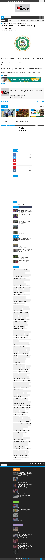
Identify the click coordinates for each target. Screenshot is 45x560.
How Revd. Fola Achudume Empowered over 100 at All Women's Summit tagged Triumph (25, 490)
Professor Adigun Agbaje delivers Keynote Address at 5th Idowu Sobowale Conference (24, 261)
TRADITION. (28, 448)
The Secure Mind (17, 443)
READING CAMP (16, 410)
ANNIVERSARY (16, 278)
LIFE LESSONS (16, 376)
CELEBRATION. (26, 289)
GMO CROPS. (16, 344)
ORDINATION (25, 396)
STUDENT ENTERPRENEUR (18, 434)
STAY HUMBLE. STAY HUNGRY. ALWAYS (24, 495)
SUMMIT (15, 439)
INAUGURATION (20, 357)
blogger (8, 125)
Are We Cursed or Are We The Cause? (24, 509)
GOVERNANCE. (22, 346)
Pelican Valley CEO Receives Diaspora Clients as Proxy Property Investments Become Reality (24, 226)
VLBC (20, 453)
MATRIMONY (23, 380)
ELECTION (25, 323)
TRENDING (25, 450)
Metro (5, 23)
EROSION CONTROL (17, 332)
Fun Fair (20, 339)
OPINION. (19, 396)
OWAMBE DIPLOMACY (17, 398)
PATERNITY (15, 400)
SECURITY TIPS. (16, 423)
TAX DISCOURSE (16, 441)
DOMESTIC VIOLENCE (17, 317)
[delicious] (24, 1)
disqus (22, 125)
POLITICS (19, 405)
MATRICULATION (16, 380)
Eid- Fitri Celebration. (18, 323)
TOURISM (23, 446)
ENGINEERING (22, 326)
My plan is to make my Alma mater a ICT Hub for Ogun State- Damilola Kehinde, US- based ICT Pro (25, 250)
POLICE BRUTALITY (17, 403)
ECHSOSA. (27, 319)
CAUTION (15, 289)
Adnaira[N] (38, 77)
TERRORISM (28, 441)
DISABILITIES (16, 314)
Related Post (4, 106)
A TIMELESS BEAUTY (24, 269)
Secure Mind (28, 419)
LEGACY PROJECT (26, 373)
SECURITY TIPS (27, 421)
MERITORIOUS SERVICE (18, 382)
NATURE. (15, 389)
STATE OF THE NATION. (17, 425)
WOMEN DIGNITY (16, 457)
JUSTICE (15, 369)
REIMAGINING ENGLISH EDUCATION (20, 414)
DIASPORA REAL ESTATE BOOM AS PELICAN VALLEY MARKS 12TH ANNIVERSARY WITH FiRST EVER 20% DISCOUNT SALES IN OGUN (25, 210)
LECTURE (20, 373)
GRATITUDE (23, 348)
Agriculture (28, 274)
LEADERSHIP (16, 373)
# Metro (5, 75)
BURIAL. (28, 285)
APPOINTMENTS (22, 280)
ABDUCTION (16, 271)
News (22, 389)
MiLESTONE (29, 382)
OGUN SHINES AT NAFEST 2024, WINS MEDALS (36, 119)
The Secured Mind (17, 446)
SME (30, 423)
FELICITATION (26, 335)
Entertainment (16, 328)
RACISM (27, 409)
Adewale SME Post (17, 274)
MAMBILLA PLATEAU (17, 378)
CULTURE (22, 305)
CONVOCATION (22, 303)
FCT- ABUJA (16, 335)
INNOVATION (27, 357)
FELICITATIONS (16, 337)
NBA (18, 389)
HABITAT (28, 348)
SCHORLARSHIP (16, 419)
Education (26, 321)
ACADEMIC (20, 271)
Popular (22, 206)
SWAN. (19, 439)
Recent (16, 206)
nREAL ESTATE (28, 391)
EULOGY (23, 332)
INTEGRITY (23, 360)
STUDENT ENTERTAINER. (18, 437)
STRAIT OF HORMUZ (23, 432)
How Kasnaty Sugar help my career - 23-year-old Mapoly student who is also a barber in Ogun (25, 473)
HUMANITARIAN (25, 355)
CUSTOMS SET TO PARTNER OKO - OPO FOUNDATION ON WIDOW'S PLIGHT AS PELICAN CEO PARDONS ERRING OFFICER (7, 120)
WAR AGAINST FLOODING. (24, 455)
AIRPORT (27, 276)
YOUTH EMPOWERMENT (24, 457)
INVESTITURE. (28, 366)
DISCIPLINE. (27, 314)
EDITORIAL (15, 321)
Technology (23, 441)
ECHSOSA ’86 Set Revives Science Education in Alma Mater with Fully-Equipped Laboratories (24, 221)
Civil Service (16, 296)
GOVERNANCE (16, 346)
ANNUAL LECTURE (23, 278)
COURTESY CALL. (16, 305)
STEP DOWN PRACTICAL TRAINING (19, 430)
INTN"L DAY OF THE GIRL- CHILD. (19, 366)
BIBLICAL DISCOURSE (17, 283)
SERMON (21, 423)
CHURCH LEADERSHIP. (17, 294)
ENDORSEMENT (16, 326)
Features (20, 335)
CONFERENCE (26, 301)
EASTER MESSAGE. (17, 319)
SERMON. (26, 423)
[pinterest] (12, 1)
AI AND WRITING (16, 276)
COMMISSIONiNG (17, 299)
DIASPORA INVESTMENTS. (18, 312)
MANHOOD (23, 378)
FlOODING (26, 337)
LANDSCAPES (26, 371)
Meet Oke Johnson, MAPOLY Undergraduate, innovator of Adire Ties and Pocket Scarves (25, 540)
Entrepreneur (16, 330)
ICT (29, 355)
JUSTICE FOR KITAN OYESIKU (23, 369)
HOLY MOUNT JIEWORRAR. (24, 353)
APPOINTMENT (16, 280)
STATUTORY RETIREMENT (18, 428)
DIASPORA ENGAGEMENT (18, 310)
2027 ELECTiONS (17, 269)
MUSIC (20, 385)
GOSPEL (28, 344)
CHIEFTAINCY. (16, 292)
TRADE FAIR (23, 448)
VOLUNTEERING (24, 453)
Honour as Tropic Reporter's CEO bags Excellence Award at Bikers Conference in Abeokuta (25, 535)
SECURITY (15, 421)
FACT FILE (15, 333)
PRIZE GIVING (28, 407)
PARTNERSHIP (24, 398)
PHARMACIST (25, 400)
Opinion (15, 396)
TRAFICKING (16, 450)
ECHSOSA (23, 319)
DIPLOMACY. (26, 312)
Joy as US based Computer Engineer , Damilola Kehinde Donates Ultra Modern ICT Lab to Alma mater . (24, 256)
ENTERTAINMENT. (23, 328)
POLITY (24, 405)
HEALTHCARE (16, 351)
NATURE (27, 387)
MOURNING (16, 385)
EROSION (22, 330)
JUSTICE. (15, 371)
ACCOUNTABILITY (27, 271)
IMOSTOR (15, 357)
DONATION (24, 317)
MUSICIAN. (28, 385)
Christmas (22, 292)
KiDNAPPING (20, 371)
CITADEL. (28, 294)
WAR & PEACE (16, 455)
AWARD (28, 280)
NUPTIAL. (15, 394)
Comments (28, 206)
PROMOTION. (22, 409)
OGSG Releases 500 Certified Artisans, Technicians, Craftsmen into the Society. (24, 245)
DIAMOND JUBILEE (26, 308)
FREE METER (16, 339)
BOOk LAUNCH (22, 285)
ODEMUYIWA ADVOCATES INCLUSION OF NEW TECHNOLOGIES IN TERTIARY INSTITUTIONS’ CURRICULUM (24, 239)
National (23, 387)
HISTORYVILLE (16, 353)
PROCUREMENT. (16, 409)
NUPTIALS (19, 394)
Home (2, 23)
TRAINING (20, 450)
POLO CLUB (28, 405)
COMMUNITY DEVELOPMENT (25, 299)
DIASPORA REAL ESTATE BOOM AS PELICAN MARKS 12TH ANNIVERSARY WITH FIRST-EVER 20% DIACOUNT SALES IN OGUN (24, 215)
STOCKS (28, 430)
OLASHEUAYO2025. (26, 394)
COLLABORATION (23, 296)
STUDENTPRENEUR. (26, 437)
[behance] (20, 1)
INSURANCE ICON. (17, 360)
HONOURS (20, 355)
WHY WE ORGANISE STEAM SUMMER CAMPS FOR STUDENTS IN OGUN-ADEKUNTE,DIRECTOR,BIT (25, 485)
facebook (36, 125)
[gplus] (10, 1)
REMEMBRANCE (16, 416)
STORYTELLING (16, 432)
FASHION (26, 333)
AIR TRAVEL (22, 276)
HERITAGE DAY (26, 351)
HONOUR (15, 355)
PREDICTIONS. (16, 407)
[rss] (18, 1)
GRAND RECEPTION (17, 348)
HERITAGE (20, 351)
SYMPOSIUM (23, 439)
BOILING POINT (16, 285)
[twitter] (8, 1)
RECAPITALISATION (17, 412)
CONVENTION (16, 303)
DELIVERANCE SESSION (18, 308)
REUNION (26, 416)
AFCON (23, 274)
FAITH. (23, 333)
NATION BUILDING (17, 387)
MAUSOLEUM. (28, 380)
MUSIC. (23, 385)
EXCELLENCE (28, 332)
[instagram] (22, 1)
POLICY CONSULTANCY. (25, 403)
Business (15, 287)
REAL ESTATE (22, 410)
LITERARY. (26, 376)
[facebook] (7, 1)
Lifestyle (21, 376)
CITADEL (23, 294)
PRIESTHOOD (22, 407)
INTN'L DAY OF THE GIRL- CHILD (19, 364)
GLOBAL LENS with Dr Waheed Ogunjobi (21, 342)
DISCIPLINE (21, 314)
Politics (15, 405)
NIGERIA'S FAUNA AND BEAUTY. (19, 391)
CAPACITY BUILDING (22, 287)
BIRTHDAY (24, 283)
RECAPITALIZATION (24, 412)
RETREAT (21, 416)
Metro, (17, 30)
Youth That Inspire (17, 459)
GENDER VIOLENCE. (27, 339)
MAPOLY (28, 378)
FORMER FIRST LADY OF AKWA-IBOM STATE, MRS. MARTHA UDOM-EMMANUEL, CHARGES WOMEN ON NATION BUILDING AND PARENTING (22, 120)
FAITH (19, 333)
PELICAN (20, 400)
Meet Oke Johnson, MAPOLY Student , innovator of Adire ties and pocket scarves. (25, 546)
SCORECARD (22, 419)
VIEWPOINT (16, 453)
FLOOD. (21, 337)
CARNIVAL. (28, 287)
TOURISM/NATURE (17, 448)
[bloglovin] (14, 1)
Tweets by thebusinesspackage (18, 204)
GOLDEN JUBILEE (22, 344)
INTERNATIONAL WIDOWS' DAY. (19, 362)
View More (42, 106)
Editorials (21, 321)
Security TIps (20, 421)
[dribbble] (16, 1)
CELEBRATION (20, 289)
